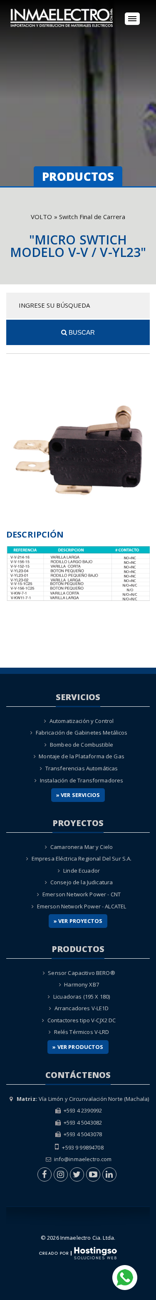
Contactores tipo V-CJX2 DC (81, 1020)
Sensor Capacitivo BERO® (81, 973)
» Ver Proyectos (78, 921)
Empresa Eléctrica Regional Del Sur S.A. (82, 858)
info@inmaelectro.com (83, 1159)
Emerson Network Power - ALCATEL (81, 906)
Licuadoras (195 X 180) (81, 996)
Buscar (81, 332)
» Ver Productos (77, 1047)
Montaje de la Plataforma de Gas (81, 756)
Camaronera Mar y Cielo (81, 847)
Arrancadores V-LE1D (81, 1008)
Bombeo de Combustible (81, 744)
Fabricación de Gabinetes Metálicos (82, 732)
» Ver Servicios (78, 795)
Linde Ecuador (81, 870)
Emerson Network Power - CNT (81, 894)
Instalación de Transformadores (82, 780)
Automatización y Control (82, 721)
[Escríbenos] (124, 1277)
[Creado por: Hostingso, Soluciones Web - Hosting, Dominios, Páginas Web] (78, 1252)
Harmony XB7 (81, 984)
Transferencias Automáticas (81, 768)
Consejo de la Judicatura (81, 882)
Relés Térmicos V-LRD (81, 1032)
